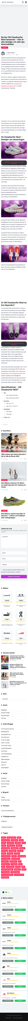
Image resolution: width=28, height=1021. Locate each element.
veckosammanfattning (7, 874)
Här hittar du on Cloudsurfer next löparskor (14, 344)
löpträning (10, 853)
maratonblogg (21, 856)
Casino (3, 842)
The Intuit (3, 718)
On (21, 619)
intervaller (19, 845)
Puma (7, 619)
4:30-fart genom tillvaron (7, 729)
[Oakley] (21, 598)
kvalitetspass (14, 848)
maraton (14, 856)
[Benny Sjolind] (7, 2)
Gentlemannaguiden (6, 748)
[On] (21, 617)
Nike (20, 861)
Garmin (7, 600)
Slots (23, 866)
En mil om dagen (5, 740)
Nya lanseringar (5, 715)
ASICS (19, 837)
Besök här (20, 909)
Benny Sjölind (11, 52)
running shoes (10, 866)
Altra (21, 638)
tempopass (17, 869)
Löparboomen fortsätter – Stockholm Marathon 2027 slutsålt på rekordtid (17, 657)
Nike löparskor (5, 864)
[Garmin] (7, 598)
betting (21, 840)
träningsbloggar (15, 872)
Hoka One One (11, 845)
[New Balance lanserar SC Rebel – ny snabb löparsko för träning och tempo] (14, 471)
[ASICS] (4, 904)
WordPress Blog (5, 800)
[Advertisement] (14, 19)
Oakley (21, 600)
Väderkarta (4, 821)
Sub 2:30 (3, 765)
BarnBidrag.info (5, 731)
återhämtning (5, 877)
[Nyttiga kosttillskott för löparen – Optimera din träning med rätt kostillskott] (5, 669)
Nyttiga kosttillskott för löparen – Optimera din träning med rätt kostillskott (18, 666)
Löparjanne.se (4, 756)
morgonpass (5, 861)
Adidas (3, 837)
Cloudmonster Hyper (17, 373)
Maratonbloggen (5, 759)
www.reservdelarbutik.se (7, 810)
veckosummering (19, 874)
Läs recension (8, 909)
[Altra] (21, 636)
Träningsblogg (5, 872)
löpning (4, 853)
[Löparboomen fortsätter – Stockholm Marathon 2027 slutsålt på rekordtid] (5, 662)
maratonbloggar (6, 858)
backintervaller (5, 840)
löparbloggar (12, 850)
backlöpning (14, 840)
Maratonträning (15, 858)
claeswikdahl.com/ (6, 734)
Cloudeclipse (21, 371)
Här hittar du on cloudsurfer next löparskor (14, 162)
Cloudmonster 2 (5, 373)
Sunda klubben (5, 767)
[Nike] (4, 968)
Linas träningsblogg (6, 754)
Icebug (7, 638)
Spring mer (4, 762)
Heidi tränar (4, 751)
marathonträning (6, 856)
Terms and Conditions (17, 1017)
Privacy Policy (8, 1017)
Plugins (3, 797)
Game (23, 842)
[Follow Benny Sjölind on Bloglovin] (7, 827)
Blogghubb (4, 710)
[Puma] (7, 617)
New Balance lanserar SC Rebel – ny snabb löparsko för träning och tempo (13, 485)
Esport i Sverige (5, 742)
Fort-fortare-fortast (6, 745)
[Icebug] (7, 636)
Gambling (17, 842)
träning (24, 869)
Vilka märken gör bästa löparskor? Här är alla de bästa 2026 (13, 455)
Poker (20, 864)
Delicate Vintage (5, 712)
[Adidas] (4, 956)
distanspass (10, 842)
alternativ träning (11, 837)
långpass (22, 848)
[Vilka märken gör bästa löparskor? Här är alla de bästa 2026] (14, 442)
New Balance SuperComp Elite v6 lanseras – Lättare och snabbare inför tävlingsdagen (13, 516)
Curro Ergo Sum (5, 737)
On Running (5, 424)
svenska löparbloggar (7, 869)
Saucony (18, 866)
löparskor (20, 850)
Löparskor (5, 47)
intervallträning (5, 848)
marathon (17, 853)
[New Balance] (4, 995)
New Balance (13, 861)
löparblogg (4, 850)
